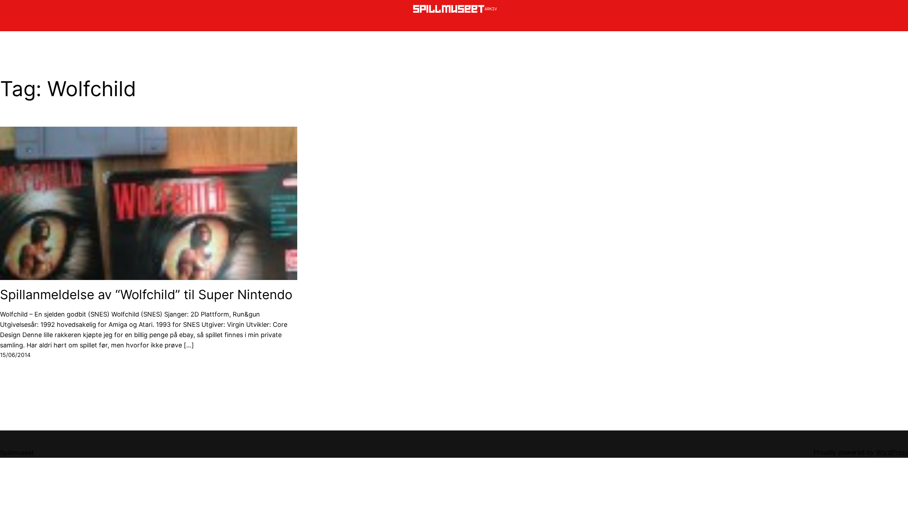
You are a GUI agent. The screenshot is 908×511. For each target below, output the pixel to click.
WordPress (892, 452)
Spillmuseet (17, 452)
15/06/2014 (15, 354)
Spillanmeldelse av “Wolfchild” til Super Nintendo (146, 294)
